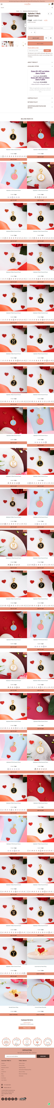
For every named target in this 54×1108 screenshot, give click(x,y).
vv (21, 11)
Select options (40, 973)
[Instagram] (9, 1099)
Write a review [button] (27, 1028)
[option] (27, 1)
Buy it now (40, 43)
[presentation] (26, 156)
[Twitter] (6, 1099)
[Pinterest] (12, 1099)
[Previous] (2, 25)
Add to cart (13, 159)
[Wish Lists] (46, 38)
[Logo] (27, 4)
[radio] (3, 156)
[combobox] (40, 28)
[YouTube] (16, 1099)
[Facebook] (2, 1099)
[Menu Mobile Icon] (1, 4)
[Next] (25, 25)
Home (17, 11)
